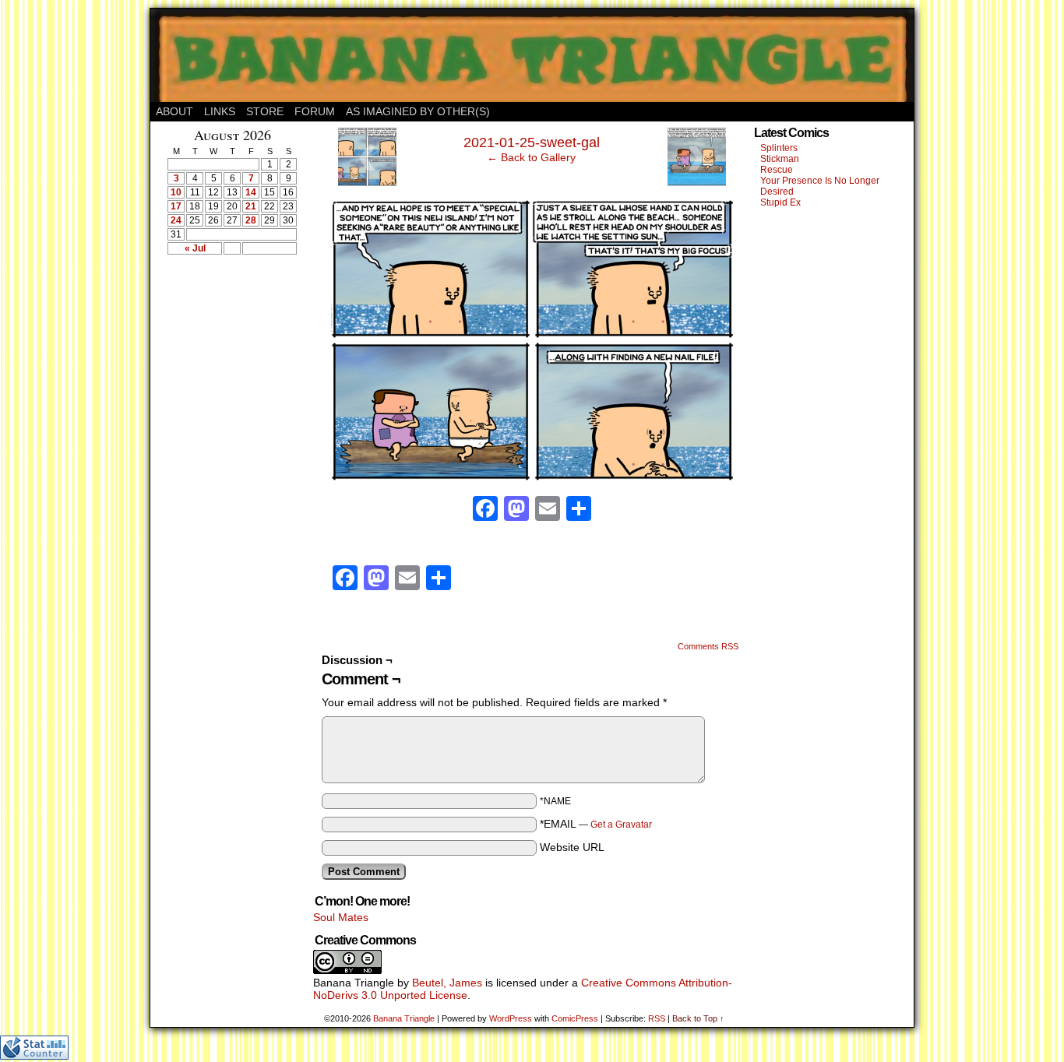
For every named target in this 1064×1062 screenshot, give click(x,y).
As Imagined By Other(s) (418, 111)
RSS (656, 1018)
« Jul (195, 248)
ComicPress (574, 1018)
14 (250, 192)
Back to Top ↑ (698, 1018)
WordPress (510, 1018)
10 (176, 192)
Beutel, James (447, 982)
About (174, 111)
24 (176, 220)
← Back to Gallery (531, 157)
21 (250, 206)
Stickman (779, 158)
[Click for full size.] (532, 477)
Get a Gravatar (621, 824)
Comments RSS (708, 646)
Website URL (572, 847)
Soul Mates (340, 917)
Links (219, 111)
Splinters (779, 147)
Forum (314, 111)
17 (176, 206)
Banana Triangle (404, 1018)
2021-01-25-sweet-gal (531, 142)
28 (250, 220)
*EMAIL (596, 824)
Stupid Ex (780, 202)
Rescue (776, 169)
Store (265, 111)
